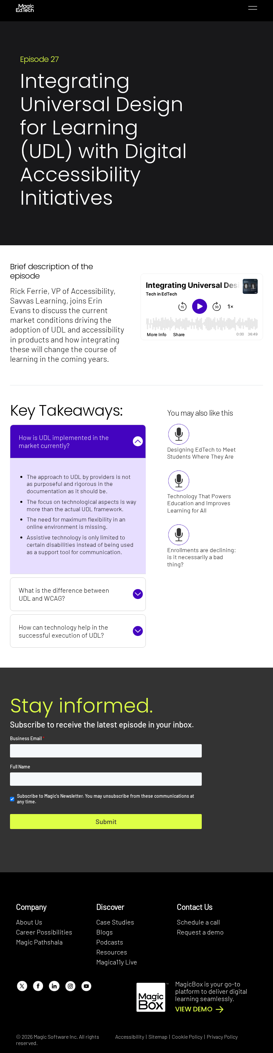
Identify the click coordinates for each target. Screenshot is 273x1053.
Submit (106, 821)
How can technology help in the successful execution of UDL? (63, 631)
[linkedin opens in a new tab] (54, 986)
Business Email (27, 738)
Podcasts (109, 942)
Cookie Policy (187, 1036)
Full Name (20, 766)
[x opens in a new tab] (22, 986)
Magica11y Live (116, 962)
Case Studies (115, 922)
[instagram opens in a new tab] (70, 986)
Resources (111, 952)
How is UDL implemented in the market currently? (64, 441)
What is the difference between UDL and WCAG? (64, 594)
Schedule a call (198, 922)
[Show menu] (252, 8)
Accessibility (129, 1036)
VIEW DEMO (193, 1009)
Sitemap (157, 1036)
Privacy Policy (222, 1036)
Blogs (104, 932)
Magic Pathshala (39, 942)
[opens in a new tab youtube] (86, 986)
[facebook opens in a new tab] (38, 986)
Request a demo (200, 932)
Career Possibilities (44, 932)
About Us (29, 922)
